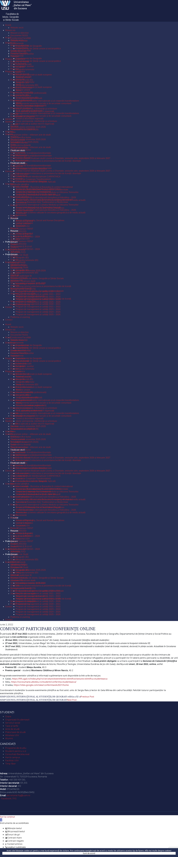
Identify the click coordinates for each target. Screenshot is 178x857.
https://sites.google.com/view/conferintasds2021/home (41, 685)
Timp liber (10, 763)
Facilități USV (12, 760)
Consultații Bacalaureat (17, 754)
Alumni (9, 738)
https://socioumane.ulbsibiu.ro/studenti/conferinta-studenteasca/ (43, 681)
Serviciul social (12, 723)
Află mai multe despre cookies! (158, 850)
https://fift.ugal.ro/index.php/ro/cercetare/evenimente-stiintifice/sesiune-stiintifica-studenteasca (59, 678)
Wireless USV (12, 735)
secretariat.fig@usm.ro (18, 795)
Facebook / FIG (9, 798)
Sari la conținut (7, 816)
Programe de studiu (15, 748)
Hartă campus (12, 757)
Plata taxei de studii (15, 732)
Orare (8, 716)
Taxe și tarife (11, 726)
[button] (1, 819)
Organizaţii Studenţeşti (17, 719)
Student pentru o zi (15, 751)
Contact (5, 769)
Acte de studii (12, 729)
